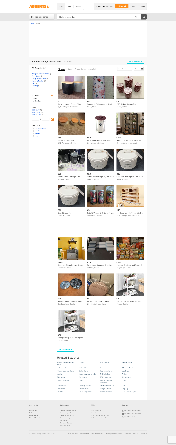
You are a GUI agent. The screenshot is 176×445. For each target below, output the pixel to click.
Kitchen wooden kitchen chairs (65, 364)
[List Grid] (138, 69)
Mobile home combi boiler (87, 374)
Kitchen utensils (105, 368)
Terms (120, 434)
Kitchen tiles (83, 368)
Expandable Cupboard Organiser (99, 265)
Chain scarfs (61, 385)
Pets (33, 83)
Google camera (105, 389)
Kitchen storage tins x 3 (66, 140)
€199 (60, 262)
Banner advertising (97, 434)
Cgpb (123, 380)
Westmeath (74, 107)
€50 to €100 (36, 112)
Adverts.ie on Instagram (132, 410)
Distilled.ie (33, 410)
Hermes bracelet (106, 392)
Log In (142, 6)
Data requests (65, 425)
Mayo (94, 107)
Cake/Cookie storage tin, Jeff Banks (100, 177)
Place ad (122, 6)
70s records (83, 377)
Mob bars (60, 374)
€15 (59, 137)
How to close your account (100, 415)
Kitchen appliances (106, 371)
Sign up (134, 6)
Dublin (124, 107)
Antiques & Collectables (40, 74)
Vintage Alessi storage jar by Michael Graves (104, 140)
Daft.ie (31, 413)
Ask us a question (66, 413)
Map (52, 95)
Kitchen (81, 362)
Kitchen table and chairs (65, 371)
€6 (59, 101)
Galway (101, 143)
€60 (89, 137)
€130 (118, 262)
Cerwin (81, 380)
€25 (59, 298)
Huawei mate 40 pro (129, 392)
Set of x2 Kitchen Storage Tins (69, 104)
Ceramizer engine (63, 380)
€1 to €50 (35, 110)
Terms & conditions (67, 415)
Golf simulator (83, 389)
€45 (59, 335)
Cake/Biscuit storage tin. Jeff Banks (129, 177)
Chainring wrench (85, 385)
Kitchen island (127, 362)
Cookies (114, 434)
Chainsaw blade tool (107, 385)
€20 (59, 174)
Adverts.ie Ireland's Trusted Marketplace (41, 6)
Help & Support (73, 434)
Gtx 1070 (60, 392)
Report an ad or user (98, 413)
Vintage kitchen (62, 368)
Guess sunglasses (85, 392)
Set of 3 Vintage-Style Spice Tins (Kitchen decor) (105, 213)
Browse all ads (84, 434)
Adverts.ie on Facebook (132, 414)
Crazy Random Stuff (39, 78)
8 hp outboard (126, 377)
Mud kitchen (126, 371)
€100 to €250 (36, 115)
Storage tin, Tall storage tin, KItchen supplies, (104, 104)
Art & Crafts (36, 76)
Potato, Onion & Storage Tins (69, 177)
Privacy (107, 434)
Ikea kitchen (104, 362)
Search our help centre (68, 410)
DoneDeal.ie (33, 415)
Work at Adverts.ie (35, 418)
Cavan (67, 179)
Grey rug (125, 389)
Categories (127, 434)
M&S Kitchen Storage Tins (126, 104)
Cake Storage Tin (64, 213)
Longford (133, 143)
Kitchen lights (83, 371)
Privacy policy (65, 418)
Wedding (35, 86)
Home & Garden (37, 81)
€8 (88, 101)
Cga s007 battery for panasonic (107, 381)
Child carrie (61, 389)
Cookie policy (65, 420)
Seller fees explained (98, 418)
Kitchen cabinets (127, 368)
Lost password (96, 410)
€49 (118, 298)
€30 (118, 101)
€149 (118, 137)
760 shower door (106, 377)
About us (135, 434)
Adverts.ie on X (129, 417)
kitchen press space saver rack (99, 301)
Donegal (135, 216)
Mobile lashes (105, 374)
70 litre (124, 374)
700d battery (61, 377)
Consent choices (66, 423)
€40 (118, 210)
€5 (88, 210)
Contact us (143, 434)
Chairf (124, 385)
